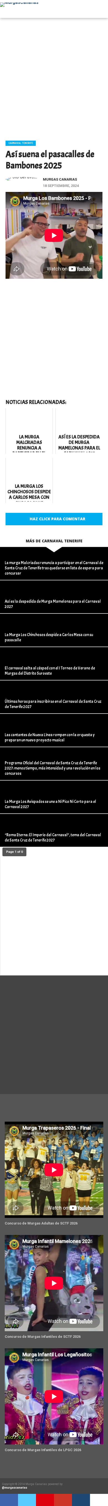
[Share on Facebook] (9, 1500)
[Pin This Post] (45, 1500)
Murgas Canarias (60, 179)
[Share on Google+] (63, 1500)
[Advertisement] (54, 77)
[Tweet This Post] (27, 1500)
